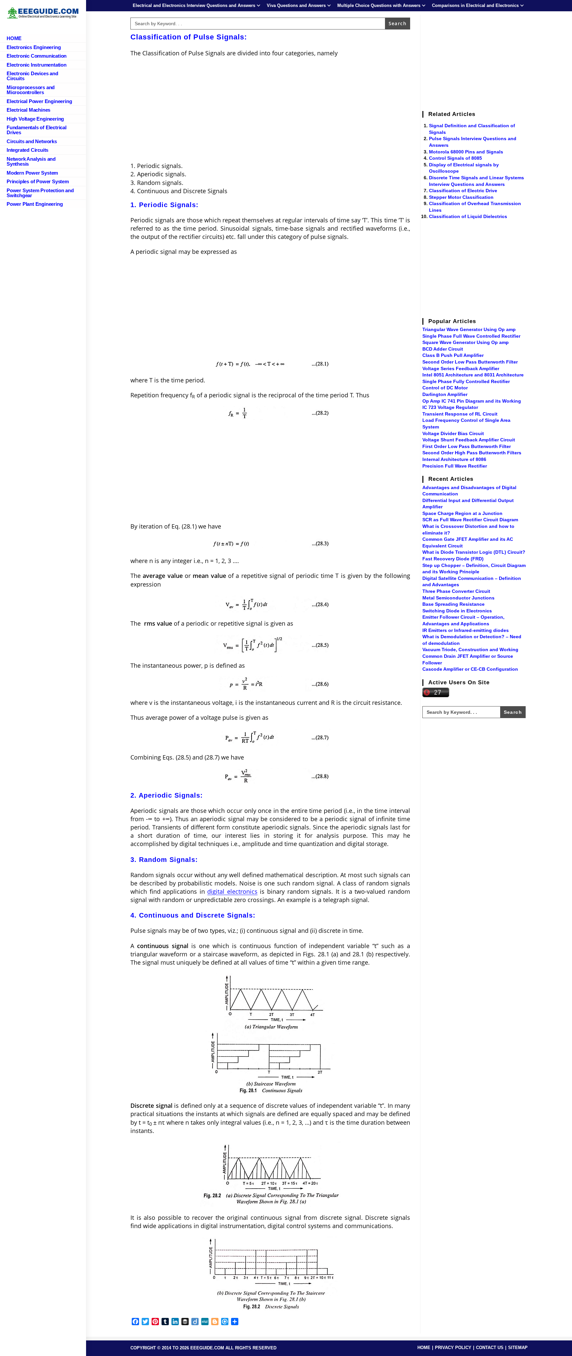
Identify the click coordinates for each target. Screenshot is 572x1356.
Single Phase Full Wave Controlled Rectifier (471, 336)
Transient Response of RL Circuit (460, 414)
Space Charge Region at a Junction (462, 513)
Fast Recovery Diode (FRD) (453, 558)
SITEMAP (518, 1347)
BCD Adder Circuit (442, 349)
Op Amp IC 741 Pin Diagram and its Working (471, 401)
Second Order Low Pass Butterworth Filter (470, 362)
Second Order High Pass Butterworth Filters (471, 452)
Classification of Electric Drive (463, 190)
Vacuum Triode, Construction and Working (470, 649)
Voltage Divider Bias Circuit (453, 433)
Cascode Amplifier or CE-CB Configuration (470, 669)
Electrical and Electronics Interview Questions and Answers (194, 5)
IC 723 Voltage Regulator (450, 407)
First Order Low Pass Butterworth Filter (466, 446)
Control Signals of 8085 (455, 158)
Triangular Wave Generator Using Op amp (469, 329)
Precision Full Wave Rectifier (454, 466)
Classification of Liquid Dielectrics (468, 216)
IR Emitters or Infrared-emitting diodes (465, 630)
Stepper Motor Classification (461, 197)
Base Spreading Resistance (453, 604)
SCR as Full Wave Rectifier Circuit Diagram (470, 519)
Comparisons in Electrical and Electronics (475, 5)
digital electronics (232, 891)
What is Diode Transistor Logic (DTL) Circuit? (473, 552)
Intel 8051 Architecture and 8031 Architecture (473, 374)
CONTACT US (489, 1347)
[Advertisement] (270, 110)
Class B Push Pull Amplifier (453, 355)
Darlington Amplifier (444, 394)
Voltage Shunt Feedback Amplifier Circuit (468, 439)
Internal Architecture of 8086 (454, 459)
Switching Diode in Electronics (457, 610)
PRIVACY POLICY (453, 1347)
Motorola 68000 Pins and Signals (466, 151)
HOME (423, 1347)
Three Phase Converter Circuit (456, 591)
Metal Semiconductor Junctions (458, 597)
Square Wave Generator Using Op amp (465, 342)
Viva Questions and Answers (296, 5)
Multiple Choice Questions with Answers (378, 5)
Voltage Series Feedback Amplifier (460, 368)
